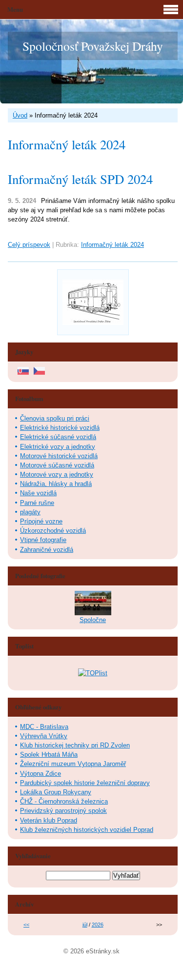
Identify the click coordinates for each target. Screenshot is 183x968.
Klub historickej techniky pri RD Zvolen (75, 745)
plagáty (30, 512)
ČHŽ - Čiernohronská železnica (64, 801)
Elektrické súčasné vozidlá (58, 437)
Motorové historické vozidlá (59, 456)
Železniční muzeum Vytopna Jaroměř (73, 763)
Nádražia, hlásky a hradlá (56, 483)
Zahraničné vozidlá (46, 549)
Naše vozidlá (38, 493)
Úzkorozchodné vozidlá (53, 530)
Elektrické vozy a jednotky (57, 446)
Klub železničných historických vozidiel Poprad (86, 829)
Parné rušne (37, 502)
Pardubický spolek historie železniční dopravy (85, 782)
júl (84, 925)
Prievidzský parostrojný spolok (63, 810)
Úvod (20, 115)
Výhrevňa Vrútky (43, 736)
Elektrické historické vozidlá (60, 427)
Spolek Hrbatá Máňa (49, 754)
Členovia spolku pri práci (54, 418)
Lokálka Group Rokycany (55, 792)
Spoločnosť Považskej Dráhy (92, 46)
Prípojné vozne (41, 521)
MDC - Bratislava (44, 726)
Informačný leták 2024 (112, 244)
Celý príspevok (29, 244)
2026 (97, 925)
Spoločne (93, 620)
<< (26, 925)
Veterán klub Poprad (48, 820)
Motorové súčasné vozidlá (57, 465)
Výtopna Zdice (40, 773)
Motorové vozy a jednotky (56, 474)
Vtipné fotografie (43, 540)
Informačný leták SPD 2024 (80, 179)
